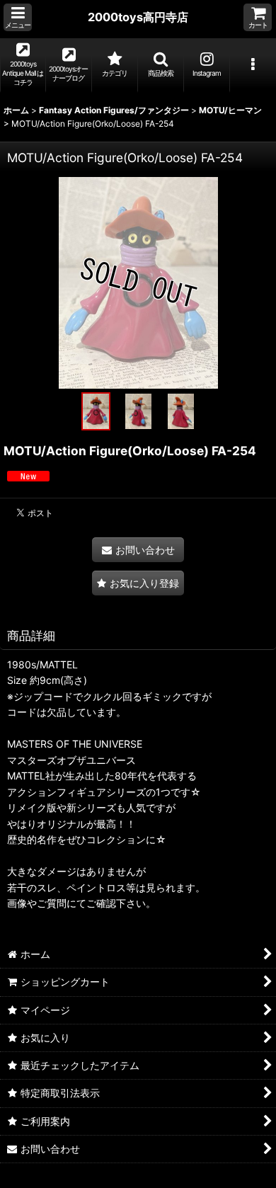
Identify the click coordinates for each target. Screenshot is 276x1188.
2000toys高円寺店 (138, 17)
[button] (18, 17)
